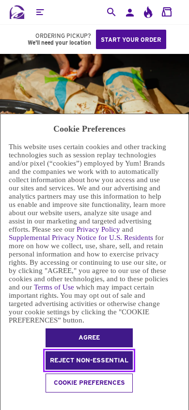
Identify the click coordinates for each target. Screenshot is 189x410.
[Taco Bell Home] (17, 12)
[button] (40, 12)
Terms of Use (54, 287)
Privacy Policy (98, 229)
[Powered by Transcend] (4, 401)
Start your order (131, 39)
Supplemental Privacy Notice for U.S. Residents (81, 237)
